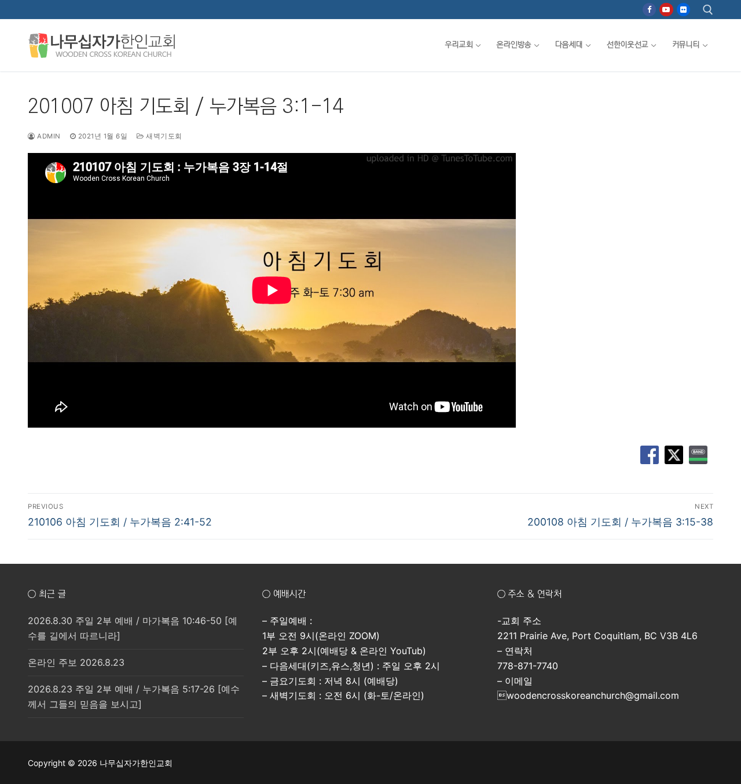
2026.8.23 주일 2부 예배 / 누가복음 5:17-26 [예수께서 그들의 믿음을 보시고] (134, 696)
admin (48, 136)
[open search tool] (708, 10)
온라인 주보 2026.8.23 (76, 662)
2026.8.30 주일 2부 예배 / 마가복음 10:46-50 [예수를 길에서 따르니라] (132, 628)
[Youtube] (666, 9)
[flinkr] (683, 9)
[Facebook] (649, 9)
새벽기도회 (163, 136)
